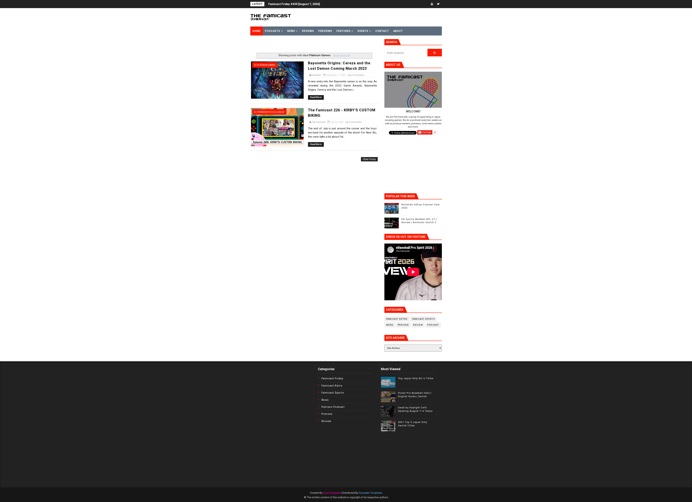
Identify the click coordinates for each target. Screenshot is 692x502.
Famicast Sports (423, 319)
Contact (382, 31)
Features (343, 31)
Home (256, 31)
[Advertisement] (292, 44)
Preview (403, 325)
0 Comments (357, 75)
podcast (433, 325)
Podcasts (272, 31)
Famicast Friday (332, 378)
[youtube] (432, 4)
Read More (316, 97)
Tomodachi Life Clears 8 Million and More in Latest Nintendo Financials (316, 4)
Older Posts (369, 159)
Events (363, 31)
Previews (325, 31)
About (398, 31)
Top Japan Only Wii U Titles (416, 378)
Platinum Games (266, 65)
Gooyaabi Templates (370, 492)
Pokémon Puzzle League (270, 112)
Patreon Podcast (333, 406)
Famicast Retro (397, 319)
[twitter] (438, 4)
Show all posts (342, 55)
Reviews (308, 31)
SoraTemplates (332, 492)
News (291, 31)
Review (418, 325)
